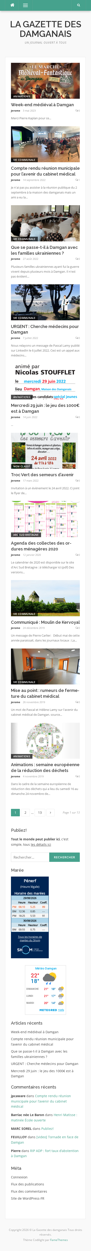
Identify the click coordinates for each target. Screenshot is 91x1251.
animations (21, 96)
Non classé (21, 466)
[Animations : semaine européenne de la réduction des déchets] (45, 740)
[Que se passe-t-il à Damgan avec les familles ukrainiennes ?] (45, 223)
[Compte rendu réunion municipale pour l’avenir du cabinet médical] (45, 143)
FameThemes (59, 1240)
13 (41, 812)
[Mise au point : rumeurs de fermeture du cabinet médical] (45, 666)
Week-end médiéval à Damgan (42, 104)
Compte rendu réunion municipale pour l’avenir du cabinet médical (41, 1101)
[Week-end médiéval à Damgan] (45, 80)
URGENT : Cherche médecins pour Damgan (44, 1063)
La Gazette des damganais (45, 29)
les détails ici (41, 844)
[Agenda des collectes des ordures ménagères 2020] (45, 518)
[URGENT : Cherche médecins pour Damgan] (45, 302)
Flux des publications (27, 1184)
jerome (15, 110)
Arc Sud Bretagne (26, 534)
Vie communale (24, 160)
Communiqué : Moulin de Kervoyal (45, 622)
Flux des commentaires (29, 1191)
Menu (23, 5)
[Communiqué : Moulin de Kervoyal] (45, 598)
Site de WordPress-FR (27, 1198)
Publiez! (47, 1128)
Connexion (19, 1177)
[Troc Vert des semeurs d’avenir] (45, 450)
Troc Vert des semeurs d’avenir (42, 474)
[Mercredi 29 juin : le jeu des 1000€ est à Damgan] (45, 381)
